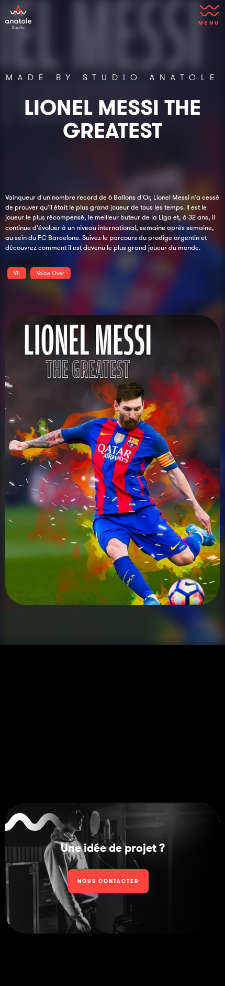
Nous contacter (108, 881)
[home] (18, 17)
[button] (207, 18)
